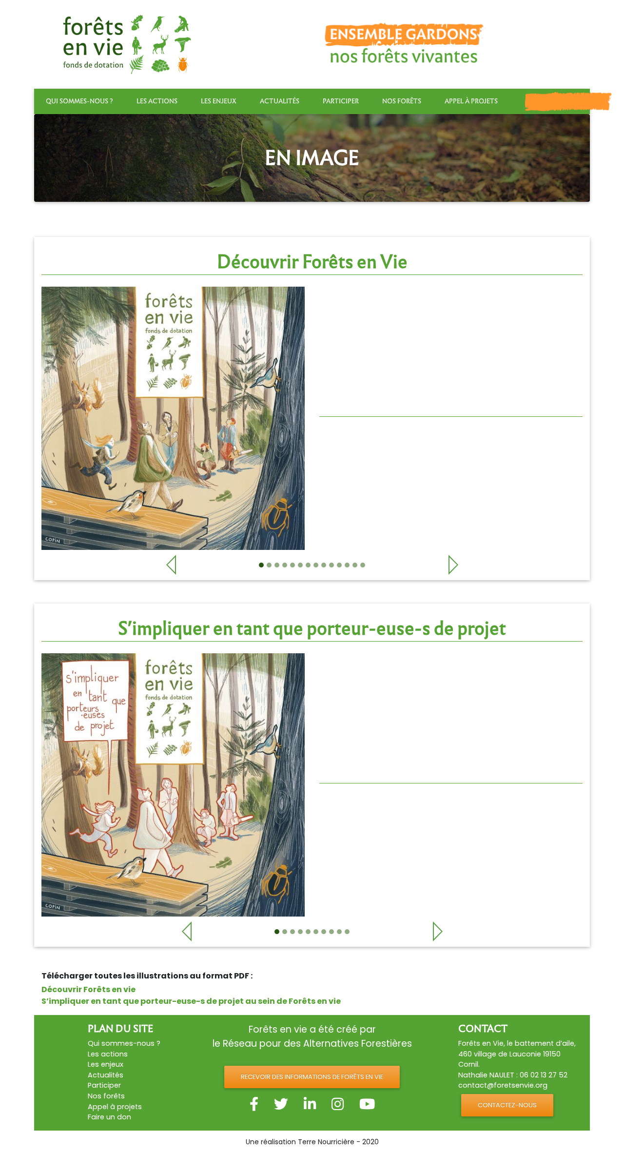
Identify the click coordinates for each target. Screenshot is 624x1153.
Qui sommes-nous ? (79, 101)
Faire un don (109, 1117)
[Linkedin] (310, 1104)
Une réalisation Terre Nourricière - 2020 (312, 1142)
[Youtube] (367, 1104)
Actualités (279, 101)
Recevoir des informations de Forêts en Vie (312, 1076)
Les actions (156, 101)
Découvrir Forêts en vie (88, 989)
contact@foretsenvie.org (502, 1085)
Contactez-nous (507, 1105)
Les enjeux (218, 101)
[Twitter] (281, 1104)
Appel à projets (471, 101)
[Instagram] (337, 1104)
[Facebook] (254, 1104)
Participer (341, 101)
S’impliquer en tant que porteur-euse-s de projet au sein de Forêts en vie (191, 1001)
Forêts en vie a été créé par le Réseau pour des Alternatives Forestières (312, 1036)
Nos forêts (401, 101)
